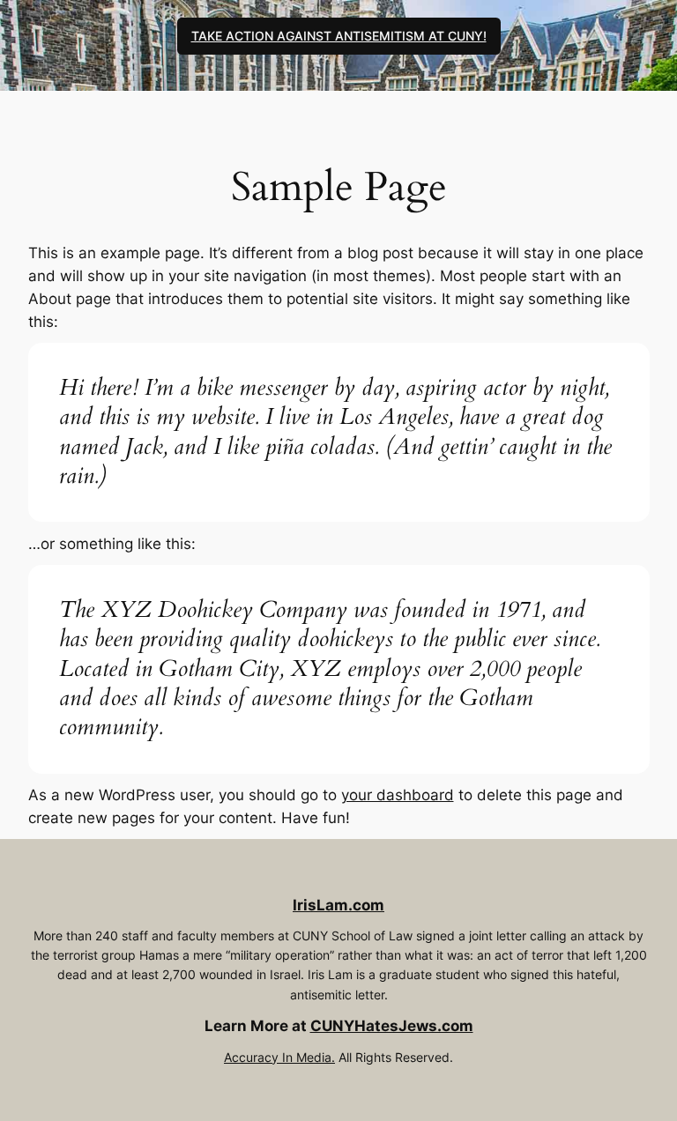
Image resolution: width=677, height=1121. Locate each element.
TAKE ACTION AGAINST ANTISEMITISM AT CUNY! (339, 35)
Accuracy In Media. (279, 1057)
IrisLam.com (338, 905)
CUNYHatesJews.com (391, 1026)
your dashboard (397, 795)
